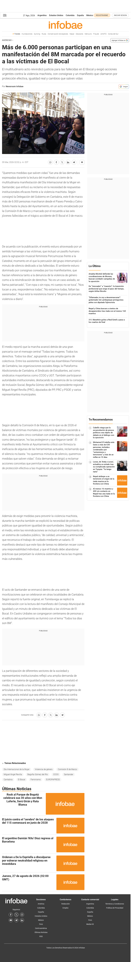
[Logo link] (65, 24)
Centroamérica (41, 928)
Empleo (65, 908)
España (80, 15)
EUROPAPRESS (53, 779)
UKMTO (103, 34)
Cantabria (8, 779)
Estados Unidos (56, 15)
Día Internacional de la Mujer (16, 769)
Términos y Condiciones (114, 904)
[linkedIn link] (22, 920)
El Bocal (21, 779)
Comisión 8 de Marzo (67, 769)
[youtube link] (11, 920)
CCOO (56, 774)
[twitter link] (16, 915)
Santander (68, 774)
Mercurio (88, 34)
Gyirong (37, 34)
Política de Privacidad (114, 908)
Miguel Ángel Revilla (13, 774)
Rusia (44, 34)
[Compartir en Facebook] (56, 162)
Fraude (96, 34)
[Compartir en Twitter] (62, 162)
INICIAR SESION (120, 15)
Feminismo (36, 779)
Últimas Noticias (41, 932)
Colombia (70, 15)
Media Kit (90, 924)
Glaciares (79, 34)
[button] (4, 15)
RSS (41, 936)
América (41, 904)
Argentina (42, 15)
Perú (41, 924)
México (89, 15)
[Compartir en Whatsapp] (50, 162)
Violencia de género (43, 769)
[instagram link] (22, 915)
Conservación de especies (58, 34)
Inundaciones (27, 34)
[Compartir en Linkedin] (68, 162)
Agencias (7, 40)
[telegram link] (16, 920)
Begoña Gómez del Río (37, 774)
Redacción (65, 904)
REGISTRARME (102, 15)
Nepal (72, 34)
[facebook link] (11, 915)
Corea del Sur (113, 34)
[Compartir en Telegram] (74, 162)
